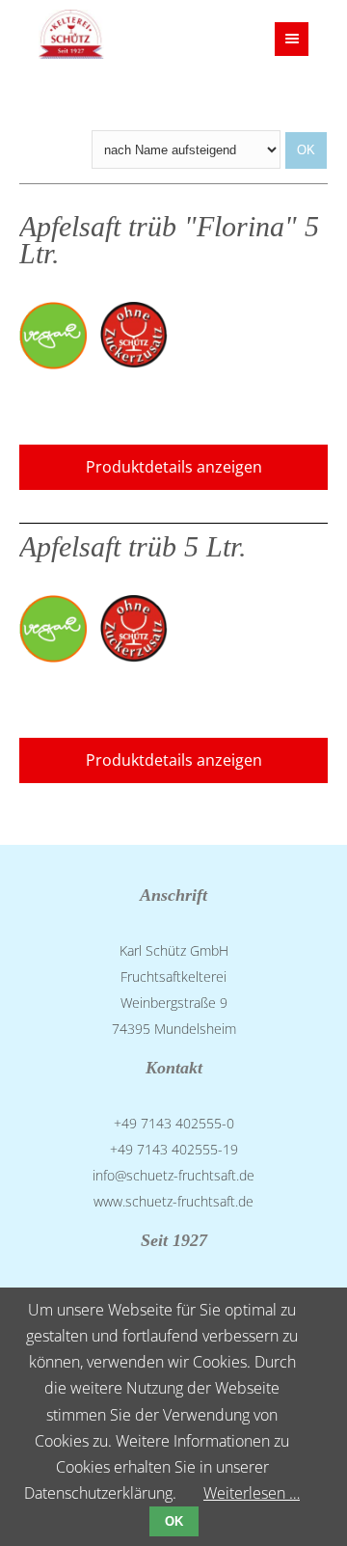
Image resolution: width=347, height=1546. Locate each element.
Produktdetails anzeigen (174, 466)
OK (174, 1521)
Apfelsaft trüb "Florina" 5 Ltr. (169, 240)
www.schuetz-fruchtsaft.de (173, 1201)
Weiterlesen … (251, 1493)
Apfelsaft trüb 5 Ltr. (133, 546)
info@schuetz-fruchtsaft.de (173, 1175)
